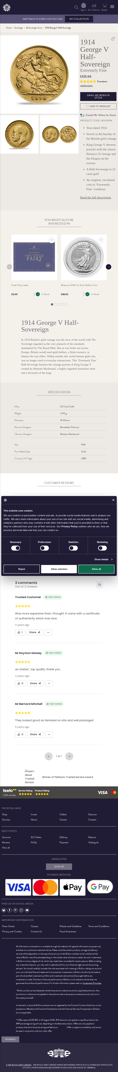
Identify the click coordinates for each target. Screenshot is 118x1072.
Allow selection (59, 569)
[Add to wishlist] (52, 240)
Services (6, 819)
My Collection (79, 19)
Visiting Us (93, 842)
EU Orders (36, 837)
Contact (92, 819)
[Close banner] (113, 500)
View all (6, 848)
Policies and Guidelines (70, 926)
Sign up (59, 867)
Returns (92, 837)
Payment (64, 842)
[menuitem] (76, 7)
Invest (34, 814)
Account (6, 837)
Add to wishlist (100, 106)
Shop (4, 814)
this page (62, 1027)
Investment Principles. (92, 983)
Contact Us (36, 931)
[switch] (44, 548)
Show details (101, 559)
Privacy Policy (69, 526)
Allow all (96, 569)
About (34, 819)
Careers (63, 819)
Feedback (10, 1039)
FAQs (34, 842)
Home (9, 27)
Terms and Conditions (98, 926)
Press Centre (8, 926)
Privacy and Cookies (12, 931)
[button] (112, 7)
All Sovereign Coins (34, 27)
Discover (92, 814)
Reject (21, 569)
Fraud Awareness (68, 931)
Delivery (63, 837)
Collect (63, 814)
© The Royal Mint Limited (18, 1065)
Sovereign (19, 27)
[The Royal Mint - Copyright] (6, 7)
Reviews (6, 842)
